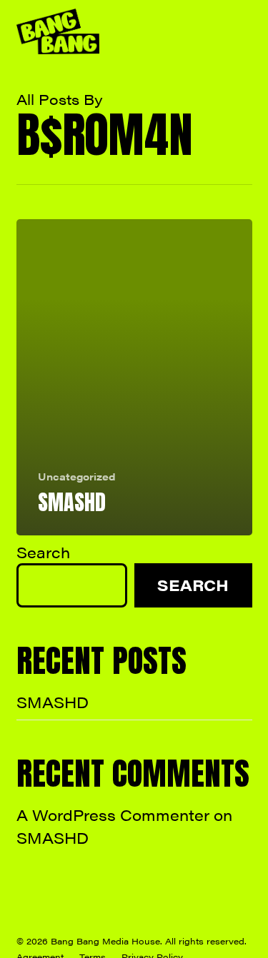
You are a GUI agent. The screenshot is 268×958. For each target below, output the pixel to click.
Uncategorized (77, 476)
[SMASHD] (134, 377)
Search (43, 552)
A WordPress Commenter (112, 814)
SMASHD (52, 701)
